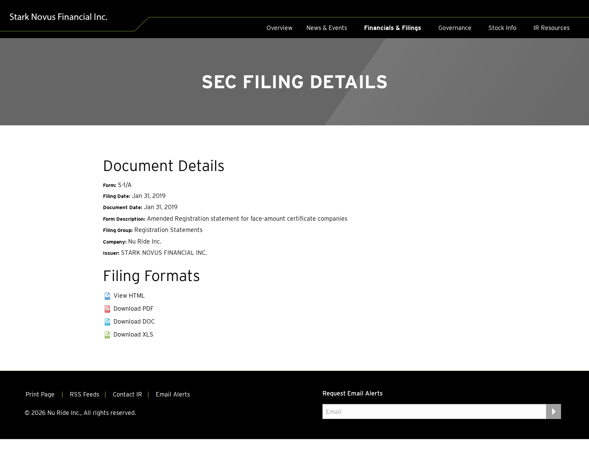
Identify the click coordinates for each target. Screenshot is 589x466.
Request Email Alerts (352, 393)
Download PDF (134, 308)
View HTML (129, 295)
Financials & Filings (392, 27)
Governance (454, 27)
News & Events (326, 27)
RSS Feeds (84, 394)
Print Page (41, 394)
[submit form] (553, 411)
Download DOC (134, 321)
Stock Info (502, 27)
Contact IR (127, 394)
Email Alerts (173, 394)
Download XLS (133, 334)
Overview (279, 27)
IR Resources (551, 27)
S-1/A (125, 184)
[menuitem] (279, 28)
